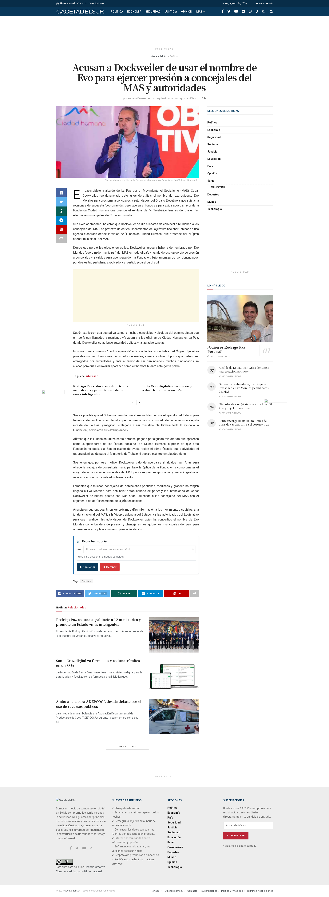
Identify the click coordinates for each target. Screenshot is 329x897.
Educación (214, 158)
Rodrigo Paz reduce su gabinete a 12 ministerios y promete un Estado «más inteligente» (101, 390)
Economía (134, 11)
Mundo (211, 201)
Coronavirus (218, 187)
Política (117, 11)
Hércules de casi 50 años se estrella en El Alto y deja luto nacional (245, 406)
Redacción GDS (137, 98)
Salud (211, 180)
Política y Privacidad (232, 890)
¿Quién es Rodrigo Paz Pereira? (226, 349)
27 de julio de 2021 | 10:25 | (167, 98)
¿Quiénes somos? (65, 3)
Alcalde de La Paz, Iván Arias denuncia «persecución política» (244, 369)
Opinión (186, 11)
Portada (155, 890)
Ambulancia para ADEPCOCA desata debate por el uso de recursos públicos (98, 704)
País (210, 166)
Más (199, 11)
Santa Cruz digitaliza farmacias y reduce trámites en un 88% (167, 388)
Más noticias (127, 746)
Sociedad (213, 144)
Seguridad (153, 11)
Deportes (213, 194)
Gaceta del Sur (159, 56)
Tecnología (214, 208)
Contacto (82, 3)
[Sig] (139, 402)
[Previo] (132, 402)
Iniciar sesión (265, 3)
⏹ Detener (110, 567)
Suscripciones (96, 3)
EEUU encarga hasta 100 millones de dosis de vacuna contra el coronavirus (244, 422)
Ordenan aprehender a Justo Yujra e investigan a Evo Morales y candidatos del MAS (244, 387)
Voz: (79, 549)
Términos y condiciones (260, 890)
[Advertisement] (164, 30)
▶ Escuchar (87, 567)
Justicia (171, 11)
